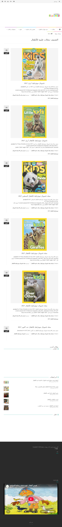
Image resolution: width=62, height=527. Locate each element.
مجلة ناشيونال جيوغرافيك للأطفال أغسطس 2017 (34, 196)
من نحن (55, 1)
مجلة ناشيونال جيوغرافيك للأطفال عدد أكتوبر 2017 (34, 327)
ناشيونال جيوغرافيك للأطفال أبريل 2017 (34, 140)
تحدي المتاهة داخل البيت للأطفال (50, 393)
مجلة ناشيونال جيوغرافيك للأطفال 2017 (34, 253)
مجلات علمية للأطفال (35, 95)
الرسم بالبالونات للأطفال (52, 399)
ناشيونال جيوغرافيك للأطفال (20, 333)
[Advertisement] (24, 14)
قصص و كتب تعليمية (30, 29)
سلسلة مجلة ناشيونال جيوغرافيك (47, 95)
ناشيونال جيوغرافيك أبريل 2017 (34, 83)
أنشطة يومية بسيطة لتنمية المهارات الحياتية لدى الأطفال (45, 380)
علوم (21, 29)
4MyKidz (31, 524)
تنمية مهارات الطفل (43, 29)
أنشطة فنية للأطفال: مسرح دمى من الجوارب (48, 406)
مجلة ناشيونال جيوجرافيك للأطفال (19, 263)
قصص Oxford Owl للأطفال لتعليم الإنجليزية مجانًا (46, 386)
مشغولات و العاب (12, 29)
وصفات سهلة (58, 33)
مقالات (53, 29)
